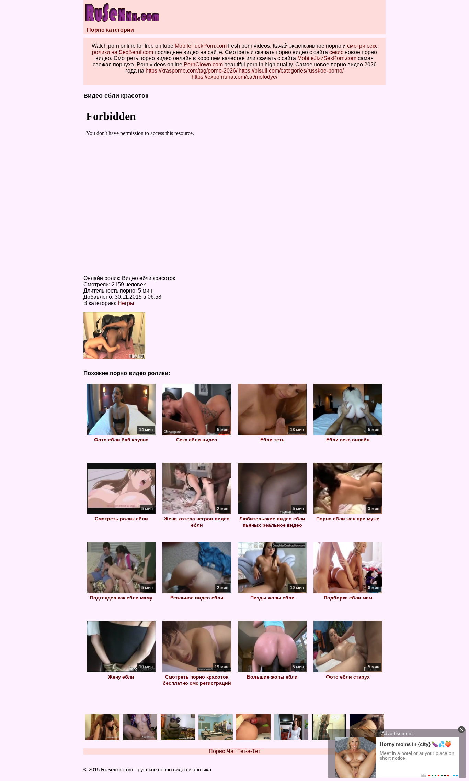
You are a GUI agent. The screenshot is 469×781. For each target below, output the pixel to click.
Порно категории (110, 30)
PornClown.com (203, 64)
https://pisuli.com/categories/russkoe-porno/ (291, 71)
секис (336, 52)
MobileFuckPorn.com (201, 46)
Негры (126, 303)
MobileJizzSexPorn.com (326, 58)
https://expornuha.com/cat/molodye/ (234, 77)
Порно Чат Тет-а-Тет (234, 751)
